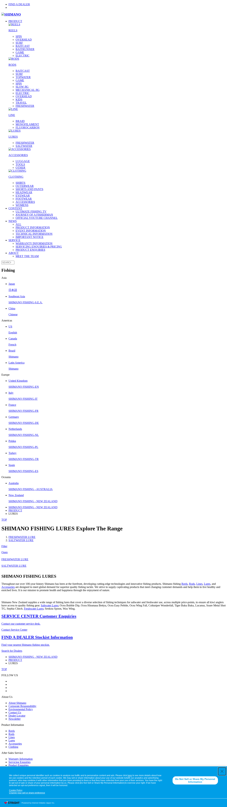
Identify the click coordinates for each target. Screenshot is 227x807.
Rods (192, 583)
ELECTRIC (22, 55)
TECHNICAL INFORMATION (34, 233)
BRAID (20, 121)
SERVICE (14, 240)
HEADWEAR (24, 192)
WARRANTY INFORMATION (34, 243)
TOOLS (20, 164)
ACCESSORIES (25, 201)
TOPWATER (23, 77)
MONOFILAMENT (27, 124)
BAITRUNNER (25, 49)
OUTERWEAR (25, 185)
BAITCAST (23, 45)
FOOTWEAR (24, 198)
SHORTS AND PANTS (29, 189)
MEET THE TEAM (27, 256)
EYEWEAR (23, 195)
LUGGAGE (23, 161)
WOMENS (22, 205)
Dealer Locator (17, 715)
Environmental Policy (21, 709)
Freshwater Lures (33, 608)
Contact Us (15, 712)
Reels (184, 583)
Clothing (13, 746)
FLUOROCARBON (28, 127)
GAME (20, 52)
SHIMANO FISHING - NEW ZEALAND (33, 507)
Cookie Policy (15, 790)
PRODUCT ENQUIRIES (30, 249)
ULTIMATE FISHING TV (31, 211)
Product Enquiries (19, 765)
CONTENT (15, 208)
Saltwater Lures (49, 605)
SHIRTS (20, 182)
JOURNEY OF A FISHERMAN (34, 214)
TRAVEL (21, 102)
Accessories (8, 587)
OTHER (20, 167)
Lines (199, 583)
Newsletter (15, 718)
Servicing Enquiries (20, 762)
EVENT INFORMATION (31, 230)
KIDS (19, 99)
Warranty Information (21, 758)
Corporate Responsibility (22, 706)
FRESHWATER (25, 105)
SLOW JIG (22, 86)
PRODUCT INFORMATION (33, 227)
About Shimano (17, 702)
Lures (207, 583)
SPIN (19, 36)
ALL (18, 224)
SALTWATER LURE (21, 540)
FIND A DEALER (19, 4)
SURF (19, 42)
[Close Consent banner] (222, 771)
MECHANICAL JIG (28, 89)
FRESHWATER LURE (22, 537)
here (130, 775)
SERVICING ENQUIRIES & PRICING (39, 246)
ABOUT (14, 252)
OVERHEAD (24, 39)
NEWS (13, 221)
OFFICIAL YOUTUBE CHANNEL (37, 217)
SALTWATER (24, 145)
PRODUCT (15, 21)
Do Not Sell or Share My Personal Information (195, 780)
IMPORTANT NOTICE (29, 237)
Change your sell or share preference (27, 793)
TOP (4, 519)
